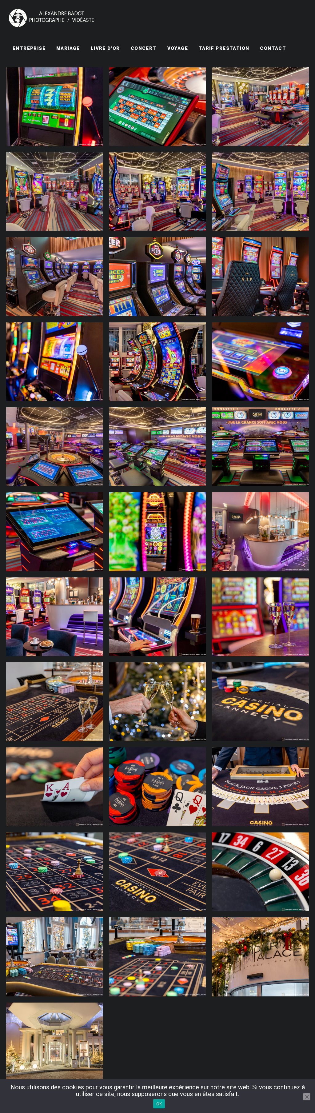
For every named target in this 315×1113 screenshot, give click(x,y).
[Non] (306, 1096)
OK (159, 1103)
